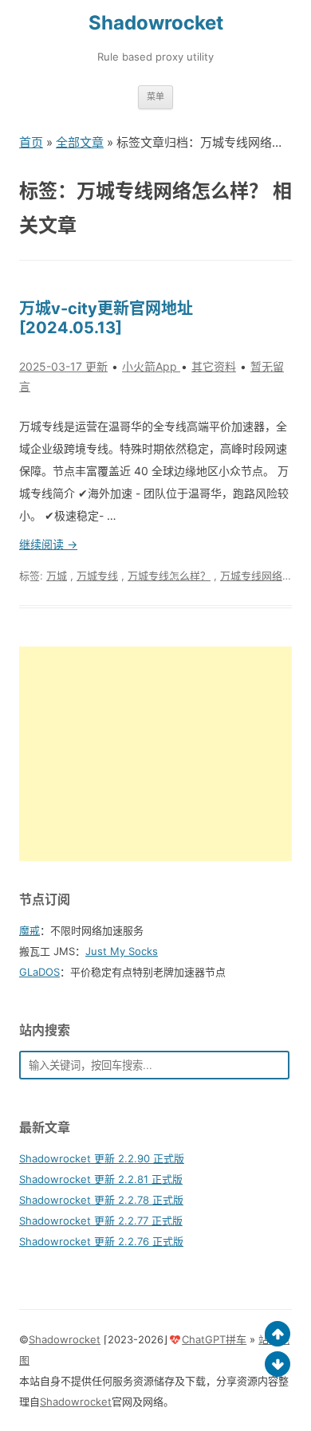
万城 (56, 575)
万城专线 (97, 575)
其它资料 (213, 366)
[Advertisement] (155, 754)
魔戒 (29, 930)
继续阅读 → (48, 544)
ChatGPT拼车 (214, 1339)
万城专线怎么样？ (169, 575)
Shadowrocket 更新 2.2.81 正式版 (101, 1179)
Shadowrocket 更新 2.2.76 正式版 (101, 1241)
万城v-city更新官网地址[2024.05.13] (106, 318)
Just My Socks (121, 951)
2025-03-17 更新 (63, 366)
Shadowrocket (156, 22)
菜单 (155, 96)
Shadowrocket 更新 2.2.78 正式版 (101, 1199)
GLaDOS (39, 971)
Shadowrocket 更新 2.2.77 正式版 (101, 1220)
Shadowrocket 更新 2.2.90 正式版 (101, 1158)
